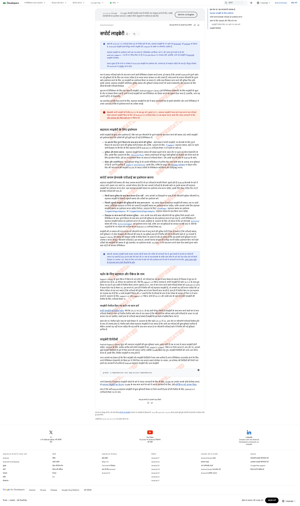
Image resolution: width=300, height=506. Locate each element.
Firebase (54, 490)
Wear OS (105, 462)
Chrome (43, 490)
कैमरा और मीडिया (57, 469)
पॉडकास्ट (6, 480)
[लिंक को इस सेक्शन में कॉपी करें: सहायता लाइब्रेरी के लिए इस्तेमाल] (140, 130)
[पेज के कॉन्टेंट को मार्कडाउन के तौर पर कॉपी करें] (134, 34)
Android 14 (155, 469)
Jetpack (187, 44)
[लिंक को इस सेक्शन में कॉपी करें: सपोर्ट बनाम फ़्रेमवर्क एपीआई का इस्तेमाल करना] (156, 177)
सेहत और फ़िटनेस (57, 465)
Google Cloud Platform (70, 490)
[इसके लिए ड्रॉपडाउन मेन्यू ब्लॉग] (119, 3)
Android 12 (155, 477)
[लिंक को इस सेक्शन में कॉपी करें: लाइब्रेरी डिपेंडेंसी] (121, 339)
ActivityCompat (125, 224)
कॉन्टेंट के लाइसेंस (124, 412)
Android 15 (155, 465)
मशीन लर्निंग (56, 462)
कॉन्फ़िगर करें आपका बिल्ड (186, 385)
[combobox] (235, 3)
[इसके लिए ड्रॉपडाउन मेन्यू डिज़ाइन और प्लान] (67, 3)
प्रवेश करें (294, 3)
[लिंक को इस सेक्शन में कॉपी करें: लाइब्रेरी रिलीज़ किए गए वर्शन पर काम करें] (142, 306)
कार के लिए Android (108, 469)
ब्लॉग (114, 3)
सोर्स (4, 469)
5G (53, 477)
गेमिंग (54, 458)
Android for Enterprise (11, 462)
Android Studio (281, 3)
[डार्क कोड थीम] (198, 370)
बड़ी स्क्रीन (105, 458)
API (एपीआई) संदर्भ (207, 465)
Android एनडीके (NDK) (209, 473)
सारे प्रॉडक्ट (88, 490)
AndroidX (177, 44)
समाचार (5, 473)
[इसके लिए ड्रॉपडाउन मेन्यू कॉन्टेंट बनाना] (85, 3)
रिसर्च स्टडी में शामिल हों (257, 469)
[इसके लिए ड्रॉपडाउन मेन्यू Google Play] (104, 3)
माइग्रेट (121, 66)
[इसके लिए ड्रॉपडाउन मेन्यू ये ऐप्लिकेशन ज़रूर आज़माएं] (46, 3)
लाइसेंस (12, 500)
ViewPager (162, 208)
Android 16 (155, 462)
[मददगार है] (195, 25)
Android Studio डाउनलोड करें (211, 469)
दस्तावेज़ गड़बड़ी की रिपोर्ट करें (259, 462)
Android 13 (155, 473)
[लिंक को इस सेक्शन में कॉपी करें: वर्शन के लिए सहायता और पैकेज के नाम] (147, 274)
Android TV (106, 473)
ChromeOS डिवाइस (108, 465)
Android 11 (155, 480)
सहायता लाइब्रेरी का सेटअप (113, 385)
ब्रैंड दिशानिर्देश (22, 500)
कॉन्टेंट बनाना (77, 3)
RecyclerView (137, 155)
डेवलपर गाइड (205, 462)
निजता (54, 473)
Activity (195, 221)
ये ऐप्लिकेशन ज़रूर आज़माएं (33, 3)
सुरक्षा (4, 465)
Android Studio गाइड (208, 458)
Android (6, 458)
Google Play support (257, 465)
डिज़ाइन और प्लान (58, 3)
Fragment (170, 145)
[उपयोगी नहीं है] (198, 25)
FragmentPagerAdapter (115, 211)
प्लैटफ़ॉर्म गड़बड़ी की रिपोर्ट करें (259, 458)
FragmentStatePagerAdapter (142, 211)
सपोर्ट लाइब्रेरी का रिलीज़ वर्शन (112, 311)
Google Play (96, 3)
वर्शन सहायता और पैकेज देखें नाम (118, 118)
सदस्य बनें (272, 500)
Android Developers (107, 25)
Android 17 (155, 458)
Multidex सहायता (178, 165)
